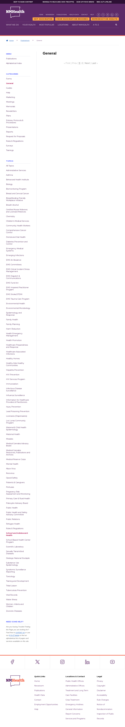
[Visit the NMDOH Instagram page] (107, 15)
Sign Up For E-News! (85, 2)
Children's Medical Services (17, 221)
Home (41, 14)
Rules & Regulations (14, 141)
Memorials (10, 106)
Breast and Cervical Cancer (17, 193)
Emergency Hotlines (74, 704)
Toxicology (10, 576)
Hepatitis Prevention (15, 370)
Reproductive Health (104, 19)
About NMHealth (80, 25)
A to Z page (14, 635)
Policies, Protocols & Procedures (14, 121)
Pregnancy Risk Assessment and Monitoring (18, 493)
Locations (63, 25)
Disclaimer (101, 690)
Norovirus (10, 473)
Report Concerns (73, 714)
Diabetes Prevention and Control (16, 243)
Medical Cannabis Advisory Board (17, 444)
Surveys (9, 146)
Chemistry (10, 216)
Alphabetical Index (14, 63)
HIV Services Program (15, 379)
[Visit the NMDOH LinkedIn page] (112, 15)
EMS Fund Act (12, 283)
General (9, 83)
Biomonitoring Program (16, 189)
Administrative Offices (75, 686)
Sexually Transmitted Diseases (15, 552)
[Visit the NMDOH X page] (103, 15)
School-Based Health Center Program (18, 541)
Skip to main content (23, 2)
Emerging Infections (15, 255)
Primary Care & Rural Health (18, 498)
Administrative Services (16, 170)
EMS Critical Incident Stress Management (18, 270)
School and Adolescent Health (17, 534)
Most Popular (46, 25)
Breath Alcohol (12, 205)
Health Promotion (14, 340)
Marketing (10, 97)
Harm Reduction (13, 329)
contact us (20, 632)
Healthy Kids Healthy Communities (15, 364)
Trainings (10, 150)
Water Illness (11, 599)
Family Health (12, 320)
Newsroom (50, 14)
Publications (62, 14)
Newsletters (11, 111)
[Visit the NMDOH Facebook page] (98, 15)
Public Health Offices (75, 681)
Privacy (100, 681)
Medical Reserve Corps (16, 459)
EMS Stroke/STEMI (14, 294)
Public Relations (13, 519)
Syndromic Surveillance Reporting (16, 571)
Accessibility (102, 695)
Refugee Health (13, 524)
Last (94, 63)
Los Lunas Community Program (16, 422)
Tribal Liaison (11, 586)
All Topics (10, 166)
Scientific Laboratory (15, 547)
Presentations (12, 127)
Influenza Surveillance (15, 395)
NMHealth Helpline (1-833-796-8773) (58, 2)
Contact (84, 14)
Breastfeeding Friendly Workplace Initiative (16, 199)
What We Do (12, 25)
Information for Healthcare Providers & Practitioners (17, 401)
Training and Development (17, 581)
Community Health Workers (18, 226)
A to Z (96, 25)
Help (92, 14)
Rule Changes (103, 700)
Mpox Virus (11, 469)
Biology (9, 184)
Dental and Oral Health (16, 237)
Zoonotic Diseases (14, 611)
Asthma (9, 175)
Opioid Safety (12, 478)
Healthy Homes (13, 358)
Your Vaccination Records (72, 19)
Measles (9, 439)
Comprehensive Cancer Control (16, 231)
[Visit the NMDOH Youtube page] (116, 15)
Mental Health (12, 464)
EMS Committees (13, 265)
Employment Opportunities (46, 704)
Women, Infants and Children (15, 605)
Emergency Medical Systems (14, 249)
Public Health (12, 508)
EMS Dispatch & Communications (13, 277)
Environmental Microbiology (18, 308)
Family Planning (13, 324)
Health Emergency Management (14, 334)
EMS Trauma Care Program (17, 299)
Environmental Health (15, 303)
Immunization (12, 384)
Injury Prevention (13, 407)
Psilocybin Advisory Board (17, 503)
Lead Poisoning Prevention (17, 411)
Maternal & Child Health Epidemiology (16, 428)
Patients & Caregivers (15, 482)
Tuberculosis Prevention (16, 590)
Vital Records (11, 595)
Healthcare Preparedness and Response (17, 346)
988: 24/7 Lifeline (104, 2)
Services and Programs (75, 719)
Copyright (101, 686)
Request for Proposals (15, 136)
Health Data (74, 14)
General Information (74, 709)
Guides (9, 88)
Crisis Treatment (72, 700)
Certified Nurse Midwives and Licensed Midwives (16, 210)
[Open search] (116, 25)
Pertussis (10, 487)
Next (87, 63)
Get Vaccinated (43, 19)
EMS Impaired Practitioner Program (17, 288)
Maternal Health (13, 434)
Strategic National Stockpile (18, 558)
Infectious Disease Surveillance (14, 389)
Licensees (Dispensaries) (16, 416)
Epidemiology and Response (14, 314)
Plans (8, 116)
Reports (9, 132)
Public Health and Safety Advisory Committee (16, 513)
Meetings (10, 102)
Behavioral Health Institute (17, 180)
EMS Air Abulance (13, 260)
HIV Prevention (12, 375)
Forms (9, 79)
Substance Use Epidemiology (12, 564)
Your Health (29, 25)
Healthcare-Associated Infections (15, 353)
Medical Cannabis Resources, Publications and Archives (18, 452)
